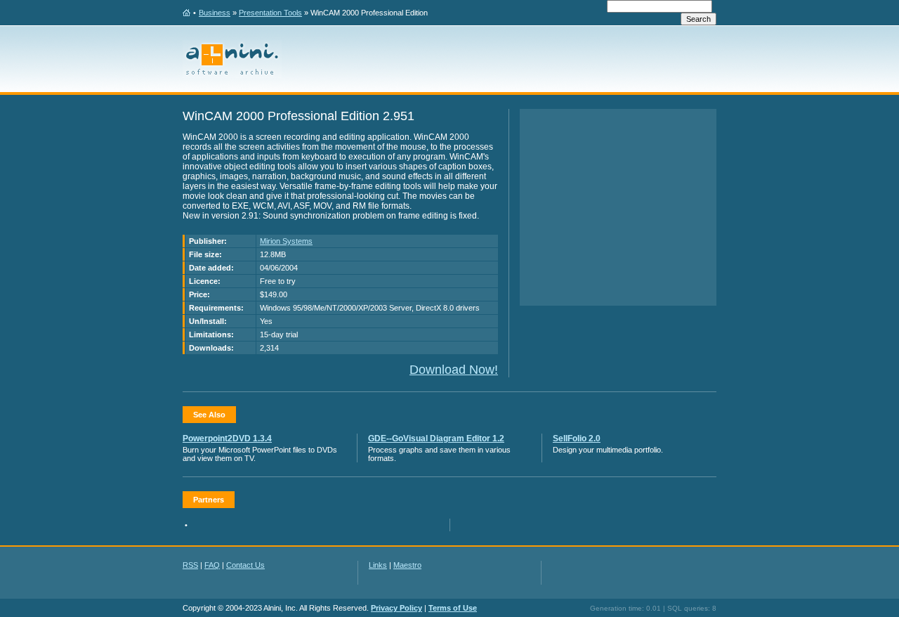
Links (378, 565)
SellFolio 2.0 (577, 438)
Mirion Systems (286, 241)
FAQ (212, 565)
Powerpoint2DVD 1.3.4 (227, 438)
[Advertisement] (618, 207)
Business (214, 12)
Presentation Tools (270, 12)
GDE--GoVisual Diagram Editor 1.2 (436, 438)
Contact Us (245, 565)
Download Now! (453, 370)
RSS (190, 565)
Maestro (407, 565)
